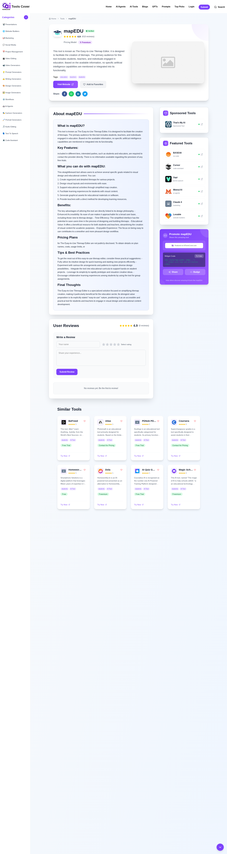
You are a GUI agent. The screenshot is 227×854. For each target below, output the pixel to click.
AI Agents (121, 7)
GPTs (155, 7)
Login (191, 7)
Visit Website (63, 84)
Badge (196, 272)
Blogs (145, 7)
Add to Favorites (95, 84)
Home (109, 7)
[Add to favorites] (85, 421)
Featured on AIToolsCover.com (186, 245)
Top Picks (179, 7)
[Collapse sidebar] (26, 17)
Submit (204, 7)
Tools (62, 19)
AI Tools (134, 7)
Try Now (64, 456)
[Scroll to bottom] (220, 847)
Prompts (166, 7)
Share (175, 272)
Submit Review (67, 372)
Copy (200, 256)
